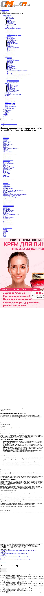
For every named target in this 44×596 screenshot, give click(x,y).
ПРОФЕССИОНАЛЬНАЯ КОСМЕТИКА (11, 148)
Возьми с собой (6, 137)
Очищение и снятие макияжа (8, 167)
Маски (4, 164)
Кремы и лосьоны (6, 174)
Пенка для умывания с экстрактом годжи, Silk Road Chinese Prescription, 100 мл (15, 559)
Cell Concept (5, 207)
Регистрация (6, 10)
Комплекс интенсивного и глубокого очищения (12, 195)
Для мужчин (5, 231)
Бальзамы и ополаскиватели (8, 152)
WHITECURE (5, 185)
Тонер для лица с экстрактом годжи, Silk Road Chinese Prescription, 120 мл (14, 556)
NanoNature (5, 212)
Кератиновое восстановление (8, 200)
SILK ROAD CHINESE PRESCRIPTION (11, 214)
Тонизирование (6, 172)
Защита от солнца (6, 161)
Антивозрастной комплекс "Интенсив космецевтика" (13, 190)
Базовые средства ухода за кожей (9, 191)
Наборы (4, 224)
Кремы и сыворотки (7, 162)
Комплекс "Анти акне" (7, 193)
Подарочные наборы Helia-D (8, 210)
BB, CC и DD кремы (7, 157)
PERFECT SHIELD (6, 184)
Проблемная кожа (6, 169)
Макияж (4, 236)
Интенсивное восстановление (8, 199)
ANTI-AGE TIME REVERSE (8, 179)
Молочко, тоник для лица (8, 223)
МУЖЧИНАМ (5, 139)
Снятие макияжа (6, 138)
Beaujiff (4, 198)
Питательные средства (7, 168)
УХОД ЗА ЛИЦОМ (6, 156)
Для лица (4, 146)
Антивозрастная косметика (8, 160)
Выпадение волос (6, 153)
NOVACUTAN (6, 213)
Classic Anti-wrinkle (6, 208)
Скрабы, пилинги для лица (8, 225)
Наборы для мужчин (7, 141)
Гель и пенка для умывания (8, 217)
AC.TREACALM (6, 178)
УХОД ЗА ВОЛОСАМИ (7, 151)
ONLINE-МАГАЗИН (7, 134)
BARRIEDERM (6, 180)
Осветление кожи (6, 166)
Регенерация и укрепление (8, 201)
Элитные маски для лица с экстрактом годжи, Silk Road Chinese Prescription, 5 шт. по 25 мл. (18, 550)
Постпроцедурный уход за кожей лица (10, 197)
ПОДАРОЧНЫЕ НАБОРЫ (8, 144)
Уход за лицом (5, 143)
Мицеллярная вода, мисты (8, 222)
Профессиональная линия (8, 188)
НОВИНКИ (5, 187)
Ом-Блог (2, 118)
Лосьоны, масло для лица (8, 220)
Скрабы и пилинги (6, 170)
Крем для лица (5, 219)
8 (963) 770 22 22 (5, 7)
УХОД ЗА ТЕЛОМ (6, 173)
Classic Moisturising (6, 209)
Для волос (5, 140)
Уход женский (5, 147)
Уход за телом (5, 150)
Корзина (3, 11)
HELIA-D (5, 202)
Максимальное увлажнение (8, 163)
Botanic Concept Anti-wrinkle (8, 205)
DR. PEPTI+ (5, 215)
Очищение (5, 177)
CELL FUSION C (6, 176)
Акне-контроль (6, 159)
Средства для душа (6, 142)
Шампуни (5, 155)
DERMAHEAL (6, 189)
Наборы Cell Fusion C (7, 186)
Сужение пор (5, 171)
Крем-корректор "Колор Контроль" (9, 196)
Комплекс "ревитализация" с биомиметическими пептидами (15, 194)
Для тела (4, 234)
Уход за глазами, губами (7, 228)
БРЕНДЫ (4, 175)
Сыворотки (5, 227)
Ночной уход (5, 165)
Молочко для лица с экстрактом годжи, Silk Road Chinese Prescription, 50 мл (15, 553)
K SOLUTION (5, 183)
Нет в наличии (3, 552)
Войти (2, 10)
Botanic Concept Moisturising (8, 206)
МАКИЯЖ (5, 135)
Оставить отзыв (3, 568)
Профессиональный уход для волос (10, 154)
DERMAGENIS (6, 182)
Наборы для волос (6, 230)
